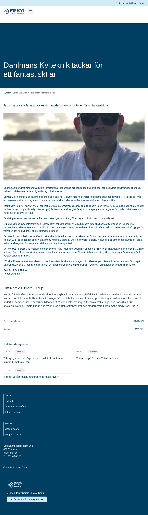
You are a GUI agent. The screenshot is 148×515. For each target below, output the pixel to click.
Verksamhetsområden (16, 406)
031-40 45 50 (14, 456)
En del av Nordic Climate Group (130, 3)
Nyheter (7, 93)
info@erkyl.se (10, 453)
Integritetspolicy (13, 434)
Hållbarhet (10, 401)
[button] (30, 11)
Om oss (9, 395)
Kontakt (9, 423)
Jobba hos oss (12, 412)
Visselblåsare (12, 429)
